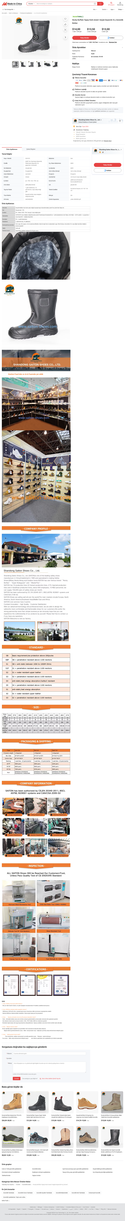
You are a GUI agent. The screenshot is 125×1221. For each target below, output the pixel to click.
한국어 (76, 1209)
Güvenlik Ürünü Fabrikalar (25, 1193)
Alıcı (94, 9)
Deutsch (58, 1209)
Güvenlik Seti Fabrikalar (78, 1193)
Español (24, 1209)
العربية (71, 1209)
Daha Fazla (5, 1200)
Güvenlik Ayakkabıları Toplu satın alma (14, 1197)
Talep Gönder (84, 38)
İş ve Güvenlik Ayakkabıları (40, 13)
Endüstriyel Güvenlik (94, 1193)
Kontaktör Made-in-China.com (73, 1207)
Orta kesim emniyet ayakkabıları (11, 1172)
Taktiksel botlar (6, 1175)
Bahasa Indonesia (112, 1209)
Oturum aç (120, 5)
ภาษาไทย (91, 1209)
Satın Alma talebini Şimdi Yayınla (50, 1078)
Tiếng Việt (103, 1209)
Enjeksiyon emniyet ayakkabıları (41, 1172)
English (18, 1209)
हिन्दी (86, 1209)
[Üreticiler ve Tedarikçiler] (12, 4)
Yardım (104, 9)
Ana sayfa (4, 13)
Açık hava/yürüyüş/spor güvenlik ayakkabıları (75, 1169)
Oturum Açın (107, 141)
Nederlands (65, 1209)
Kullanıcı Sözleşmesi (49, 1207)
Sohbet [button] (112, 38)
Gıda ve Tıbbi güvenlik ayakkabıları (12, 1169)
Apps (112, 9)
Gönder (16, 1079)
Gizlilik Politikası (60, 1207)
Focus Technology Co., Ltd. (61, 1212)
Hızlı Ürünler (86, 1207)
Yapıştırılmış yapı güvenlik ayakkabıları (73, 1172)
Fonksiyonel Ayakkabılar (26, 13)
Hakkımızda (33, 1207)
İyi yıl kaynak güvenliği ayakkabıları (103, 1172)
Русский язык (45, 1209)
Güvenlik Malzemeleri (62, 1193)
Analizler (93, 1207)
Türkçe (97, 1209)
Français (37, 1209)
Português (30, 1209)
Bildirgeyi (40, 1207)
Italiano (52, 1209)
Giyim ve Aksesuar (13, 13)
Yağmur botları (36, 1175)
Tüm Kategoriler (8, 9)
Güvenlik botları (36, 1169)
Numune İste (113, 42)
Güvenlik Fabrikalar (8, 1193)
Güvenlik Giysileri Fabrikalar (44, 1193)
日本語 (81, 1209)
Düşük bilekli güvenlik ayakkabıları (102, 1169)
